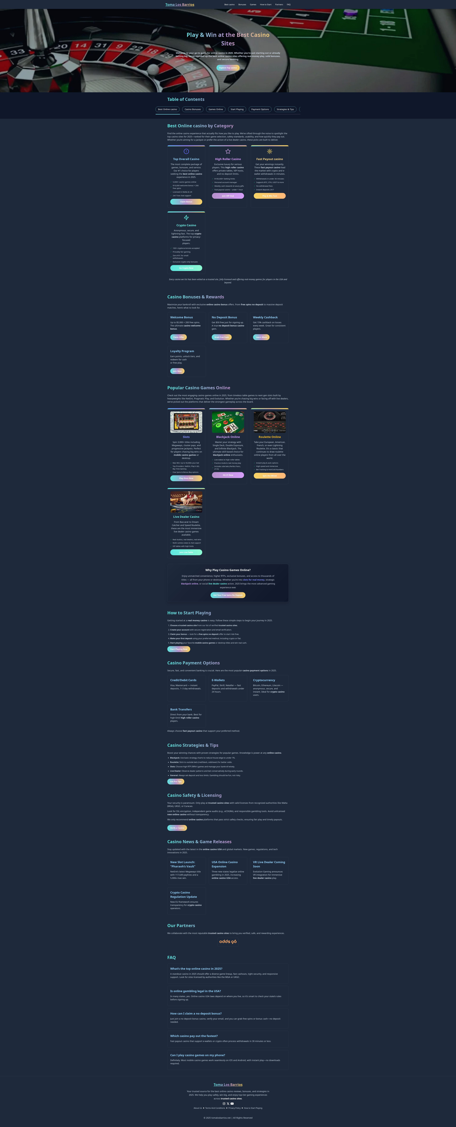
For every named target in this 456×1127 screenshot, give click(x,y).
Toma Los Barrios (179, 4)
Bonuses (242, 4)
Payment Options (260, 109)
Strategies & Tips (285, 109)
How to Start (265, 4)
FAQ (289, 4)
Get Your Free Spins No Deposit (228, 595)
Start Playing (237, 109)
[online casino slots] (228, 942)
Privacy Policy (234, 1108)
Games (253, 4)
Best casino (229, 4)
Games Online (216, 109)
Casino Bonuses (193, 109)
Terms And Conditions (215, 1108)
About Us (198, 1108)
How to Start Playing (253, 1108)
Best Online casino (167, 109)
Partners (279, 4)
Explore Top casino (228, 67)
